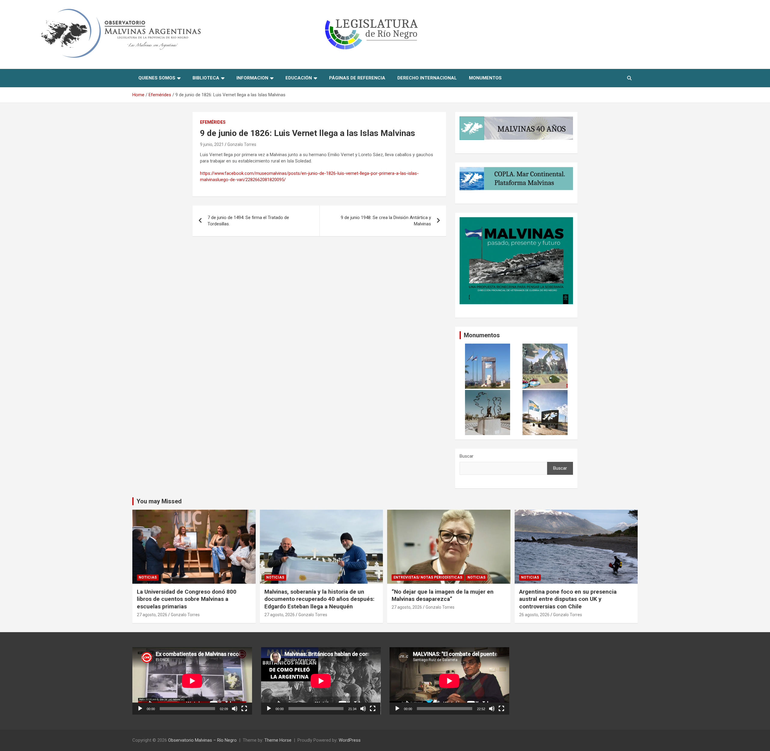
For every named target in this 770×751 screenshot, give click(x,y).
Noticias (148, 577)
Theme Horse (277, 740)
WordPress (350, 740)
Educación (298, 78)
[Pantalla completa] (244, 709)
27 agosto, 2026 (152, 614)
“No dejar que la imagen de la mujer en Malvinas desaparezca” (443, 595)
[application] (192, 681)
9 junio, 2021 (212, 144)
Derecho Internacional (427, 78)
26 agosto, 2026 (534, 614)
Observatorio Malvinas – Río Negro (202, 740)
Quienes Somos (156, 78)
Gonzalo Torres (241, 144)
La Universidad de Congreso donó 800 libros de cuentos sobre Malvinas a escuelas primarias (186, 599)
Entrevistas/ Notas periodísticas (427, 577)
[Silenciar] (235, 709)
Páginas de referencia (357, 78)
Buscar (466, 456)
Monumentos (485, 78)
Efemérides (213, 122)
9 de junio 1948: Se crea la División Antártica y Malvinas (386, 221)
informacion (252, 78)
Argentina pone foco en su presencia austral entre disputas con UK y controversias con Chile (568, 599)
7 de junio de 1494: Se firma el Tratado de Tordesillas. (248, 221)
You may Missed (159, 501)
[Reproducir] (140, 709)
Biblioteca (205, 78)
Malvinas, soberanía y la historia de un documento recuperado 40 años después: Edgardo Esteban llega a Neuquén (319, 599)
